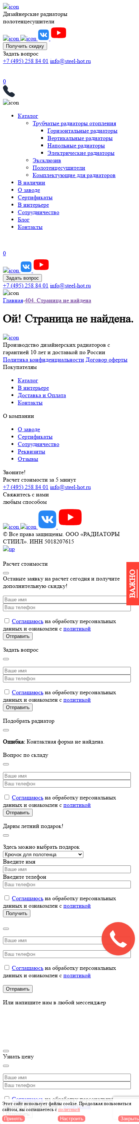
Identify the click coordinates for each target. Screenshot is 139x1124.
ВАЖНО (132, 583)
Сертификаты (35, 197)
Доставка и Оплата (42, 395)
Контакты (30, 226)
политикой (77, 628)
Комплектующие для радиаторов (74, 175)
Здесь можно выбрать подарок (41, 846)
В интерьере (33, 204)
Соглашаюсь (27, 621)
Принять (13, 1118)
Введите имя (19, 861)
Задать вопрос (22, 278)
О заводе (29, 189)
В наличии (31, 182)
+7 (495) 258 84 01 (26, 60)
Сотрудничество (38, 212)
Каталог (28, 115)
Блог (24, 219)
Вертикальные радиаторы (80, 138)
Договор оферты (107, 359)
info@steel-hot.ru (70, 60)
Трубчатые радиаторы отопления (74, 123)
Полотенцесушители (59, 167)
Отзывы (28, 458)
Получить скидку (25, 46)
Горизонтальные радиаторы (82, 130)
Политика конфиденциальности (43, 359)
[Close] (6, 573)
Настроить (71, 1118)
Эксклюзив (47, 160)
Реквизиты (31, 451)
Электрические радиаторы (81, 152)
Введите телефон (24, 876)
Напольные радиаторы (76, 145)
